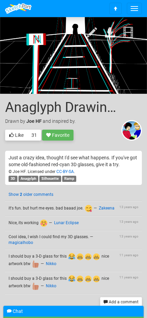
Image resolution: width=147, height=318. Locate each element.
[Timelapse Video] (128, 33)
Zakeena (107, 208)
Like (19, 135)
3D (13, 178)
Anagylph (28, 178)
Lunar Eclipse (66, 222)
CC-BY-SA (65, 171)
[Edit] (92, 33)
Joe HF (34, 121)
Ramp (69, 178)
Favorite (60, 135)
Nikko (51, 263)
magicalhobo (21, 242)
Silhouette (50, 178)
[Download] (110, 33)
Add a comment (123, 302)
